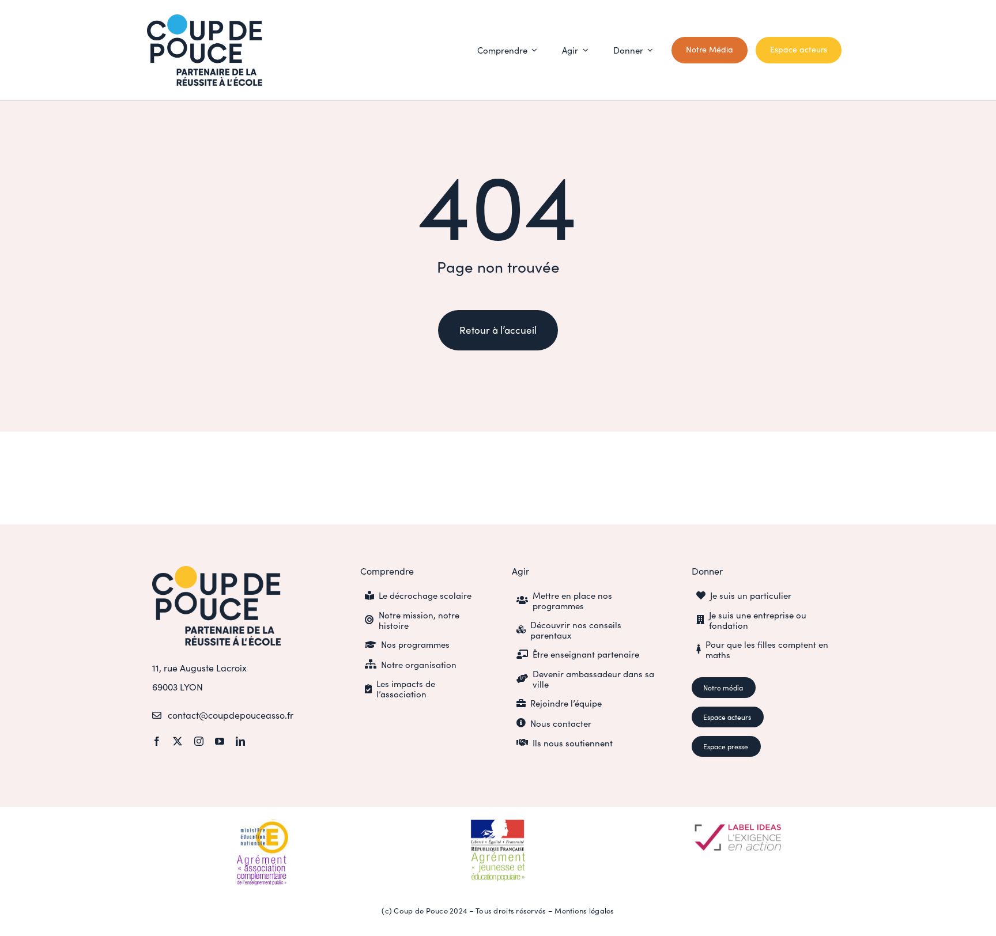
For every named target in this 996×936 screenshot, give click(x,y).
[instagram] (198, 741)
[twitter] (177, 741)
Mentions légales (584, 910)
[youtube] (219, 741)
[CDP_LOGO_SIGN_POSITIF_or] (216, 571)
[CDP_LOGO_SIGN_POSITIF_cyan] (204, 20)
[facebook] (156, 741)
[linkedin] (240, 741)
